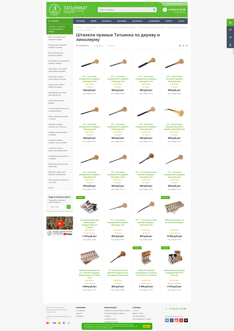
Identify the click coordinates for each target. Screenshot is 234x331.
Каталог (55, 21)
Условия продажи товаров (114, 313)
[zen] (186, 320)
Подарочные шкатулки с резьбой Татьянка (58, 46)
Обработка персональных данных (117, 310)
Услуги (168, 21)
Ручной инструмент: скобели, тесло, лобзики (58, 141)
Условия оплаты (110, 319)
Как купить (137, 21)
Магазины (121, 21)
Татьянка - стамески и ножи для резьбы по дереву (57, 29)
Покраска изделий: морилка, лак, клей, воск (58, 125)
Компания (80, 307)
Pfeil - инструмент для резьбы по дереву (57, 38)
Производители (139, 316)
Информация (110, 307)
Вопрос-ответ (138, 313)
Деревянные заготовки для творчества (57, 94)
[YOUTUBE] (181, 320)
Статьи (181, 21)
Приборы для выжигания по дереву (58, 133)
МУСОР (51, 188)
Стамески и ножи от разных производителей (58, 149)
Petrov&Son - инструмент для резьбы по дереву (58, 70)
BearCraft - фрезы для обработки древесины (57, 173)
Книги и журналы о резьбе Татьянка (58, 118)
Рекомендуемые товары (142, 319)
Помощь (137, 307)
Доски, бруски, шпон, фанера (56, 102)
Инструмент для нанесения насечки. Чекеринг (59, 62)
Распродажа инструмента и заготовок (59, 181)
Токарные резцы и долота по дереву (59, 157)
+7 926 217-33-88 (176, 9)
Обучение (80, 21)
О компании (154, 21)
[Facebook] (172, 320)
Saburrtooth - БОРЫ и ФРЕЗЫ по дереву (56, 86)
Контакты (106, 21)
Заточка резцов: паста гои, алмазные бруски (59, 110)
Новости (79, 313)
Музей (93, 21)
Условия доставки (111, 322)
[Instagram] (176, 320)
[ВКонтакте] (167, 320)
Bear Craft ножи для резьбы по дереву (56, 54)
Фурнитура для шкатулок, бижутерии (58, 165)
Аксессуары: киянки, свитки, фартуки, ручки (57, 78)
